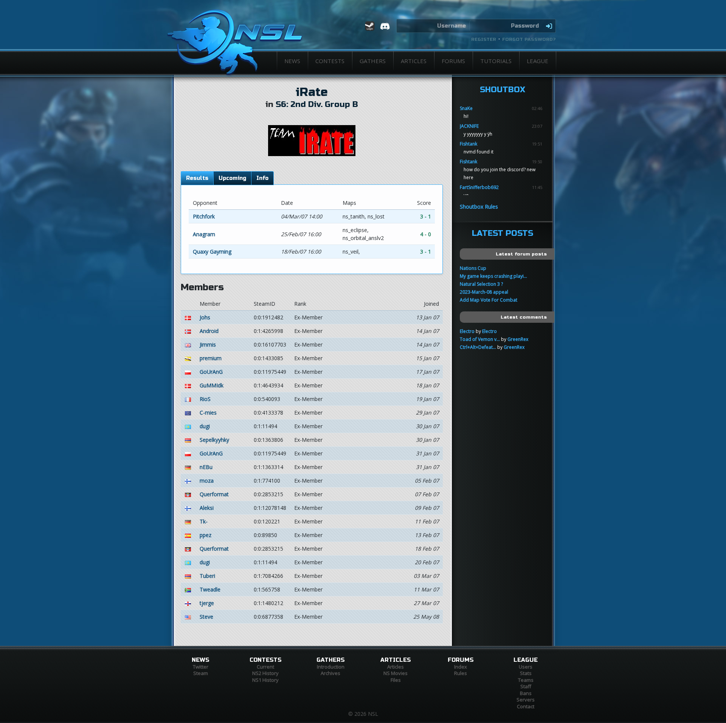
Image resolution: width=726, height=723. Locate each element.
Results (197, 178)
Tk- (204, 521)
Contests (329, 61)
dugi (205, 426)
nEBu (206, 467)
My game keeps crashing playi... (493, 276)
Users (525, 666)
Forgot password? (529, 39)
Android (209, 330)
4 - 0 (425, 234)
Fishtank (468, 144)
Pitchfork (204, 216)
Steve (206, 616)
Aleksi (207, 507)
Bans (526, 693)
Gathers (373, 61)
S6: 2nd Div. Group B (317, 104)
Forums (453, 61)
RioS (205, 399)
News (292, 61)
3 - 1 (425, 216)
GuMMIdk (211, 385)
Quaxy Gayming (212, 251)
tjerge (207, 603)
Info (262, 178)
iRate (312, 92)
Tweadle (210, 589)
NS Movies (395, 673)
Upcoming (232, 178)
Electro (467, 331)
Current (265, 666)
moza (207, 480)
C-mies (208, 412)
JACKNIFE (469, 126)
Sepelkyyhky (214, 439)
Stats (526, 673)
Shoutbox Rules (479, 206)
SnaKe (466, 108)
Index (460, 666)
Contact (525, 706)
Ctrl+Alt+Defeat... (478, 347)
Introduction (330, 666)
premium (211, 358)
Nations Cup (473, 268)
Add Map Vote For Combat (488, 300)
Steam (200, 673)
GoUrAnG (211, 371)
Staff (525, 686)
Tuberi (207, 575)
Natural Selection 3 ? (481, 284)
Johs (205, 317)
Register (483, 39)
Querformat (214, 494)
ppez (205, 535)
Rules (460, 673)
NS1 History (265, 680)
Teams (526, 680)
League (537, 61)
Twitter (200, 666)
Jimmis (208, 344)
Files (396, 680)
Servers (526, 699)
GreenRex (517, 339)
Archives (330, 673)
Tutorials (496, 61)
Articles (414, 61)
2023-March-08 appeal (484, 292)
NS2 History (265, 673)
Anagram (204, 234)
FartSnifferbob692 (479, 187)
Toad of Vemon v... (480, 339)
